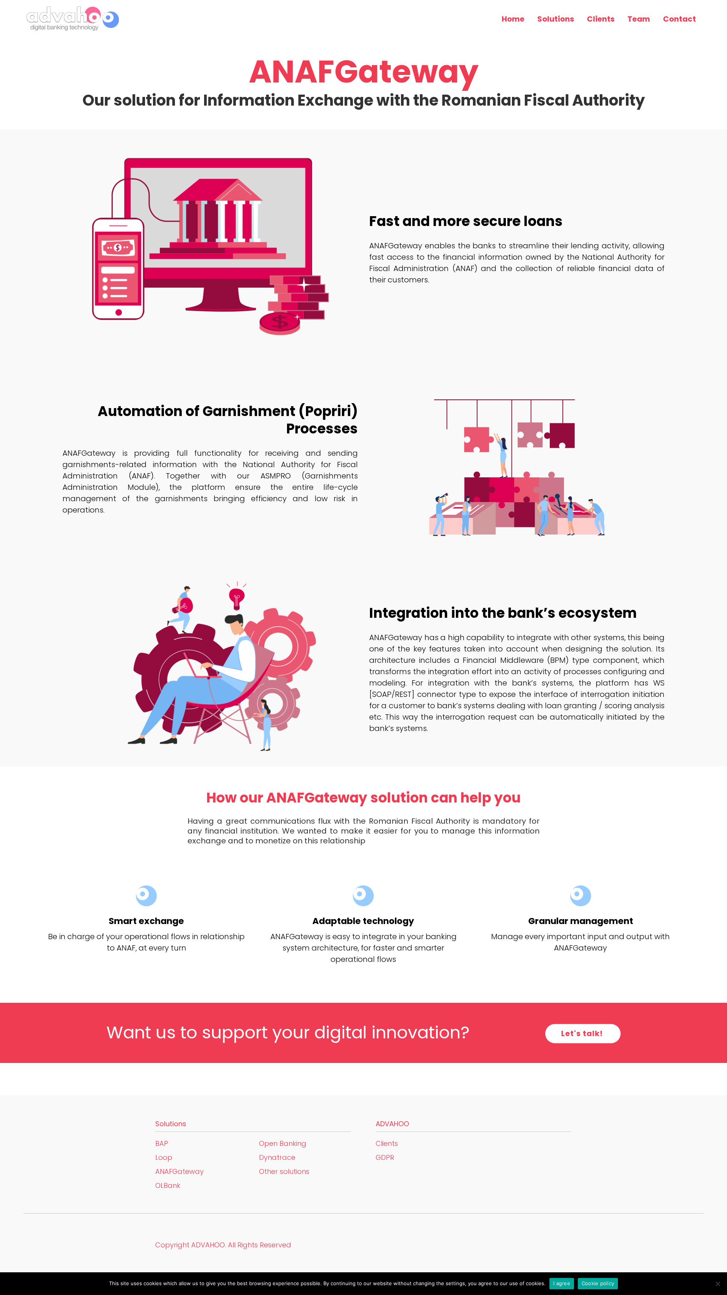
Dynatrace (277, 1157)
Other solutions (284, 1171)
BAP (161, 1143)
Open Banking (282, 1143)
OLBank (167, 1185)
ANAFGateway (179, 1171)
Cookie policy (598, 1283)
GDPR (385, 1157)
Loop (163, 1157)
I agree (561, 1283)
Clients (387, 1143)
